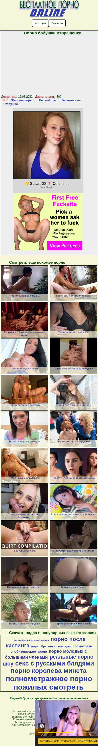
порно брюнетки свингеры (51, 646)
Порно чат (57, 23)
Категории (40, 23)
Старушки (10, 104)
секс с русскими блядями (54, 663)
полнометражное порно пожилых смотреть (49, 682)
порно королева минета (49, 670)
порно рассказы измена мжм (31, 640)
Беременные (71, 100)
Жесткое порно (22, 100)
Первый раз (47, 100)
